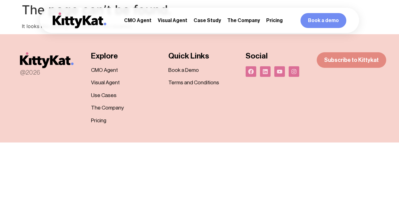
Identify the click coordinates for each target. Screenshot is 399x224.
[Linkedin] (265, 71)
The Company (243, 20)
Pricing (274, 20)
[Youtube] (279, 71)
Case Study (207, 20)
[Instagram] (294, 71)
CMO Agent (137, 20)
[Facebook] (251, 71)
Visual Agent (172, 20)
